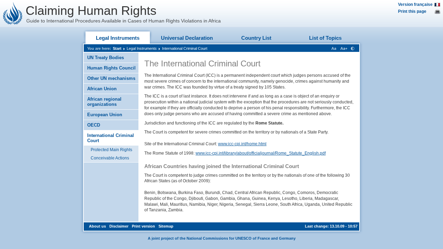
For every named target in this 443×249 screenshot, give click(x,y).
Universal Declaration (187, 38)
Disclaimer (118, 226)
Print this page (412, 11)
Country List (256, 38)
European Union (104, 114)
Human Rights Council (111, 68)
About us (97, 226)
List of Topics (325, 38)
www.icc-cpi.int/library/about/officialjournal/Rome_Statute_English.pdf (261, 153)
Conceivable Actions (110, 158)
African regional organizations (104, 101)
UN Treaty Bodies (105, 57)
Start (117, 48)
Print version (143, 226)
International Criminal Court (184, 48)
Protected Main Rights (111, 149)
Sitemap (166, 226)
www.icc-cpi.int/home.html (242, 143)
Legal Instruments (117, 38)
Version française (415, 4)
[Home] (13, 13)
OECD (93, 125)
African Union (102, 88)
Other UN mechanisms (111, 78)
